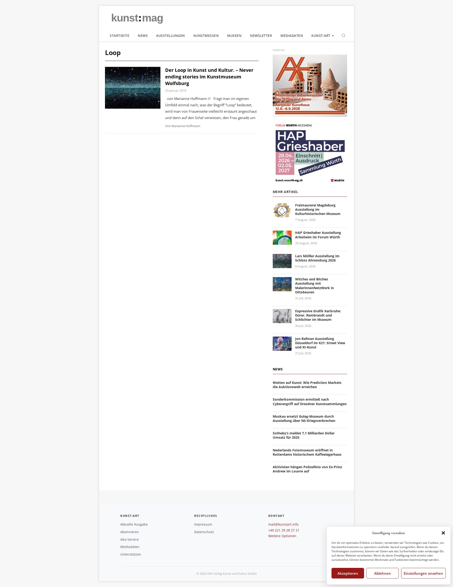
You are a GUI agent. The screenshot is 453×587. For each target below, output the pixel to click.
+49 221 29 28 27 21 (283, 530)
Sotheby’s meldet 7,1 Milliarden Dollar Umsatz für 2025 (304, 435)
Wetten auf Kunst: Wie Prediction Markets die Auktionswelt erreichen (307, 384)
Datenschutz (204, 532)
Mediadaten (292, 35)
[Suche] (343, 35)
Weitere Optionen (282, 536)
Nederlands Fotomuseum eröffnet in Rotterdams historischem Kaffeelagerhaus (307, 452)
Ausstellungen (170, 35)
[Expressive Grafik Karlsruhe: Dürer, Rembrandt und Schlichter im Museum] (282, 320)
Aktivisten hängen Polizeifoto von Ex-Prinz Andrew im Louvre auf (307, 469)
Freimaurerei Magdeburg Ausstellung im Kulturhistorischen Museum (317, 209)
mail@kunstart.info (283, 524)
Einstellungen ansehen (423, 573)
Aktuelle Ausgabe (134, 524)
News (143, 35)
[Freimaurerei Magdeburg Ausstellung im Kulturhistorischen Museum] (282, 214)
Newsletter (261, 35)
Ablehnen (382, 573)
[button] (443, 533)
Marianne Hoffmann (186, 126)
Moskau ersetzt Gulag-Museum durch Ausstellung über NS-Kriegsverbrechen (304, 418)
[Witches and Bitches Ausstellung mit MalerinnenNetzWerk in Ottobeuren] (282, 288)
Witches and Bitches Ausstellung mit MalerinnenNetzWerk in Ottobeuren (314, 285)
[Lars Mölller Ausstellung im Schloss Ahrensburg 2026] (282, 265)
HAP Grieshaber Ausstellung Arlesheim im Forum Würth (318, 234)
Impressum (203, 524)
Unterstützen (130, 554)
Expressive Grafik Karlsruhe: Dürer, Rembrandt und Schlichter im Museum (318, 315)
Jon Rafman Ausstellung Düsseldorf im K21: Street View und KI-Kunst (320, 342)
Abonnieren (129, 532)
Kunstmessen (206, 35)
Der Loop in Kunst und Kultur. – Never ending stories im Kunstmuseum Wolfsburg (209, 76)
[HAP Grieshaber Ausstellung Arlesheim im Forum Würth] (282, 242)
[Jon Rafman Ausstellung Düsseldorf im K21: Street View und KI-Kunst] (282, 348)
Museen (234, 35)
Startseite (119, 35)
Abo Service (129, 539)
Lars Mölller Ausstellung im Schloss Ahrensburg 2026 (317, 258)
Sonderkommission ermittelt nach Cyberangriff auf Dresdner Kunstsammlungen (310, 401)
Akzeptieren (347, 573)
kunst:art (321, 35)
